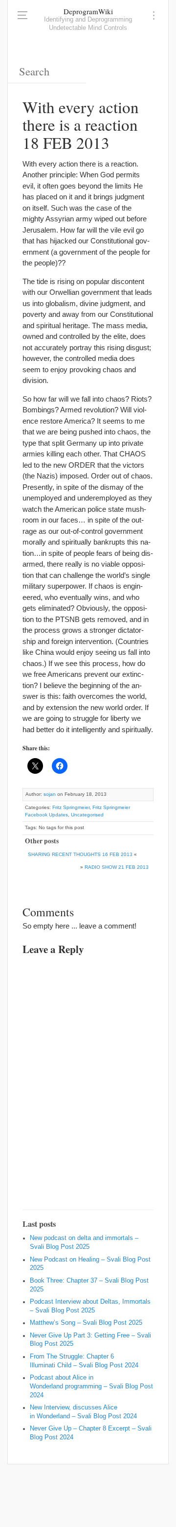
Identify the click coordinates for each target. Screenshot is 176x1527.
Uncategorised (87, 814)
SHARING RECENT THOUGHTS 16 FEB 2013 (80, 854)
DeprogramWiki (88, 11)
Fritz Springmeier (70, 807)
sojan (50, 794)
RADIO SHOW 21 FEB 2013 (117, 867)
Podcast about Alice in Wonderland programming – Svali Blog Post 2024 (91, 1386)
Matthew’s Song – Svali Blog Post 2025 (86, 1322)
